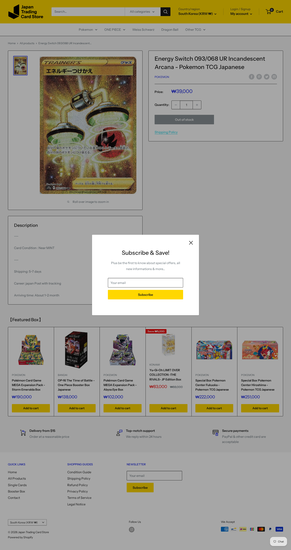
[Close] (191, 242)
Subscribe (145, 295)
